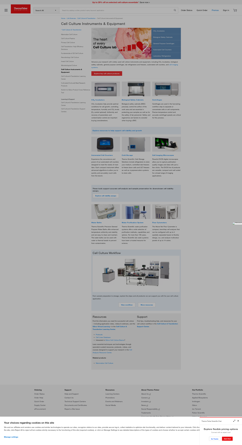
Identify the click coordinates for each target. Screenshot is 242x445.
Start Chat (227, 439)
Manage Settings (11, 437)
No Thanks (214, 439)
